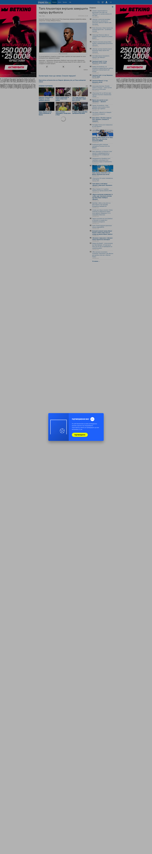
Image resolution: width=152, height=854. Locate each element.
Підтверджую (79, 435)
